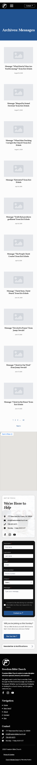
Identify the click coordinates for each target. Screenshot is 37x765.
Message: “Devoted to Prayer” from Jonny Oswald (18, 329)
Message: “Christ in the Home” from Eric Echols (18, 403)
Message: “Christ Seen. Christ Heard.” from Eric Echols (18, 292)
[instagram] (10, 534)
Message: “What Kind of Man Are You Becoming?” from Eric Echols (18, 67)
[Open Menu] (11, 5)
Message (7, 587)
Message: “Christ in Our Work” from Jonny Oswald (18, 366)
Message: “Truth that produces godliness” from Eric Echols (18, 218)
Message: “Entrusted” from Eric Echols (18, 181)
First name (8, 543)
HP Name (4, 542)
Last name (7, 552)
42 (23, 420)
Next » (18, 426)
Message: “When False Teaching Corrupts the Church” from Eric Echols (18, 143)
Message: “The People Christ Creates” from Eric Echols (18, 255)
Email (6, 561)
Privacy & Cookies (9, 754)
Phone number (9, 570)
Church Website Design (12, 759)
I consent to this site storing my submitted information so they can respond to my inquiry (19, 605)
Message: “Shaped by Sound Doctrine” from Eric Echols (18, 104)
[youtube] (14, 534)
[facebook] (5, 534)
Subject (7, 579)
